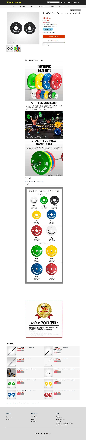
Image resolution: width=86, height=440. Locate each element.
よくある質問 (33, 421)
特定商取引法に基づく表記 (61, 424)
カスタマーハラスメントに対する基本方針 (64, 423)
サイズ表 (33, 419)
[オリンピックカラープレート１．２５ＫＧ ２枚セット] (22, 28)
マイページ (8, 416)
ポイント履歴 (8, 417)
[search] (48, 2)
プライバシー (59, 421)
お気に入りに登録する (54, 40)
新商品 (14, 6)
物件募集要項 (59, 417)
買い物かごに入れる (53, 36)
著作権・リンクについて (61, 419)
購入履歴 (8, 419)
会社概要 (58, 416)
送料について (33, 417)
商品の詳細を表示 (47, 29)
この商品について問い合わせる (49, 32)
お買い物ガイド (34, 416)
